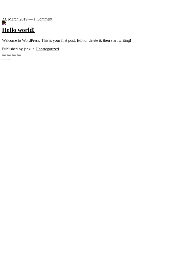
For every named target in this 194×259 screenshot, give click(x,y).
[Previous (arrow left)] (4, 59)
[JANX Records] (7, 23)
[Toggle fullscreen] (14, 55)
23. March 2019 (15, 19)
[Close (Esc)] (4, 55)
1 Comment (43, 19)
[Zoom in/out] (19, 55)
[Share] (9, 55)
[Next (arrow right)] (9, 59)
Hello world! (18, 30)
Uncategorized (47, 49)
